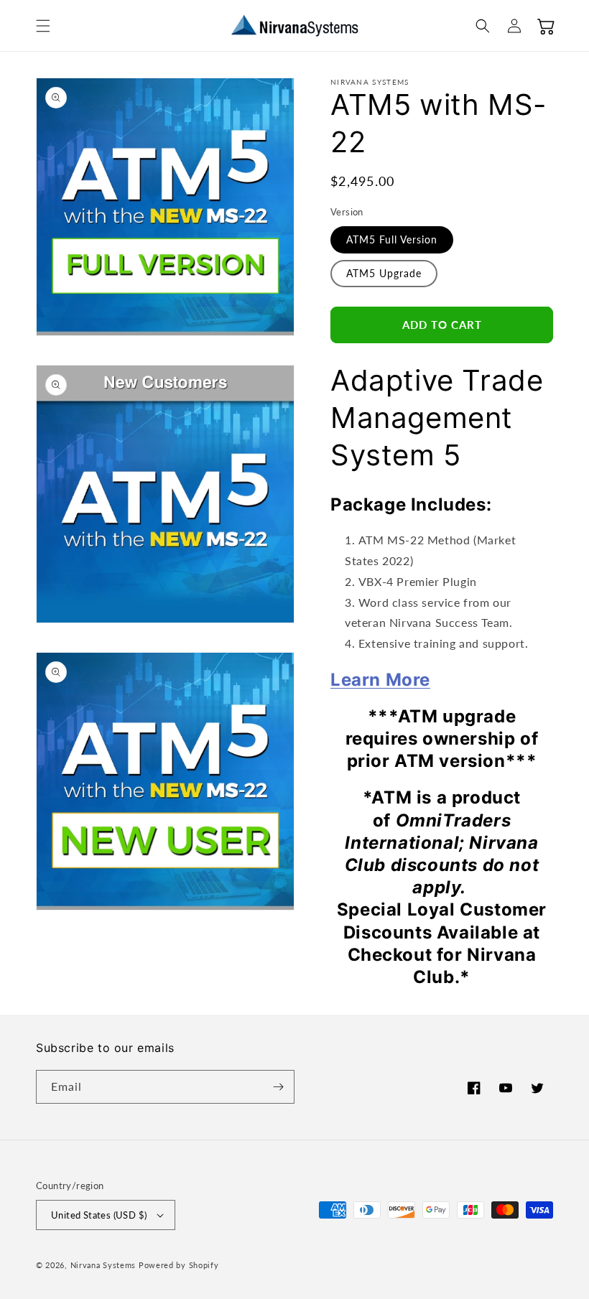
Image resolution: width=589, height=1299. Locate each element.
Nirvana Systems (103, 1265)
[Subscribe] (278, 1087)
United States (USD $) (99, 1215)
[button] (43, 26)
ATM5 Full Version (391, 239)
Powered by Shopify (179, 1265)
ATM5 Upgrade (384, 273)
